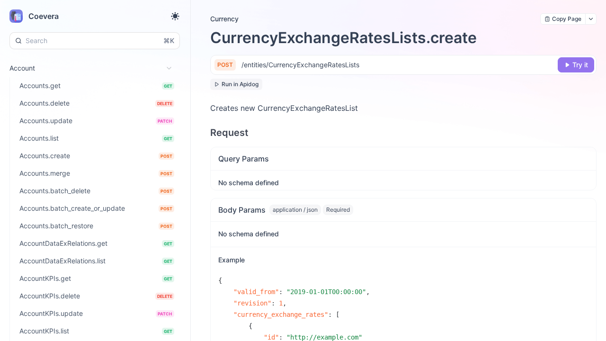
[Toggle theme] (175, 16)
